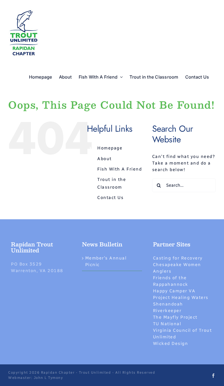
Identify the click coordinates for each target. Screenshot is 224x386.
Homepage (109, 148)
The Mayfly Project (175, 317)
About (104, 158)
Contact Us (110, 197)
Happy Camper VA (174, 290)
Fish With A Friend (119, 169)
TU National (167, 323)
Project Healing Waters (180, 297)
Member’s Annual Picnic (106, 261)
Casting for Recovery (178, 258)
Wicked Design (170, 343)
